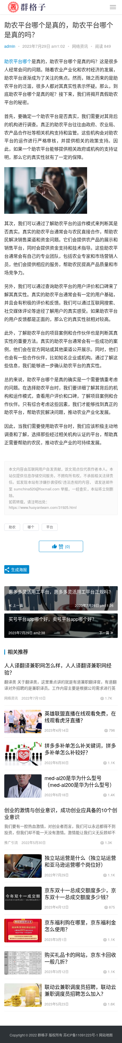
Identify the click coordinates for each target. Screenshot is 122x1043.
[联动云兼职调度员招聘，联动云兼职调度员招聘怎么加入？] (23, 995)
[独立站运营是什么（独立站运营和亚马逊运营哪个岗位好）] (23, 866)
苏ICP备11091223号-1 (80, 1034)
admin (9, 46)
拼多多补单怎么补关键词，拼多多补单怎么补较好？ (80, 749)
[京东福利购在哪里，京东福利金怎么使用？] (23, 930)
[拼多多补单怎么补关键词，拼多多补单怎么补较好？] (23, 754)
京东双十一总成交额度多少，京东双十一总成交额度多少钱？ (80, 893)
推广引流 (11, 842)
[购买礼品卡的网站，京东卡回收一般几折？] (23, 963)
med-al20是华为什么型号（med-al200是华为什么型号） (80, 781)
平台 (17, 61)
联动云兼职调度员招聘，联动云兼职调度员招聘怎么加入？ (80, 990)
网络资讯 (80, 46)
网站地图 (106, 1034)
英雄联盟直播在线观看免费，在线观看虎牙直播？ (80, 716)
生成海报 (18, 569)
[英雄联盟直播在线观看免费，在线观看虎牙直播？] (23, 721)
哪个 (26, 61)
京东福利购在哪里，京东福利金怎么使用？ (80, 925)
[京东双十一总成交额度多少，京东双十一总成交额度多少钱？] (23, 898)
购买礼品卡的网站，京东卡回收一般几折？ (80, 958)
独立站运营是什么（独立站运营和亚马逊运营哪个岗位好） (80, 861)
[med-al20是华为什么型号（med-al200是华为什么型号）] (23, 786)
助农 (8, 61)
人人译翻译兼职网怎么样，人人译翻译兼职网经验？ (58, 668)
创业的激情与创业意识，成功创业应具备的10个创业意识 (60, 813)
